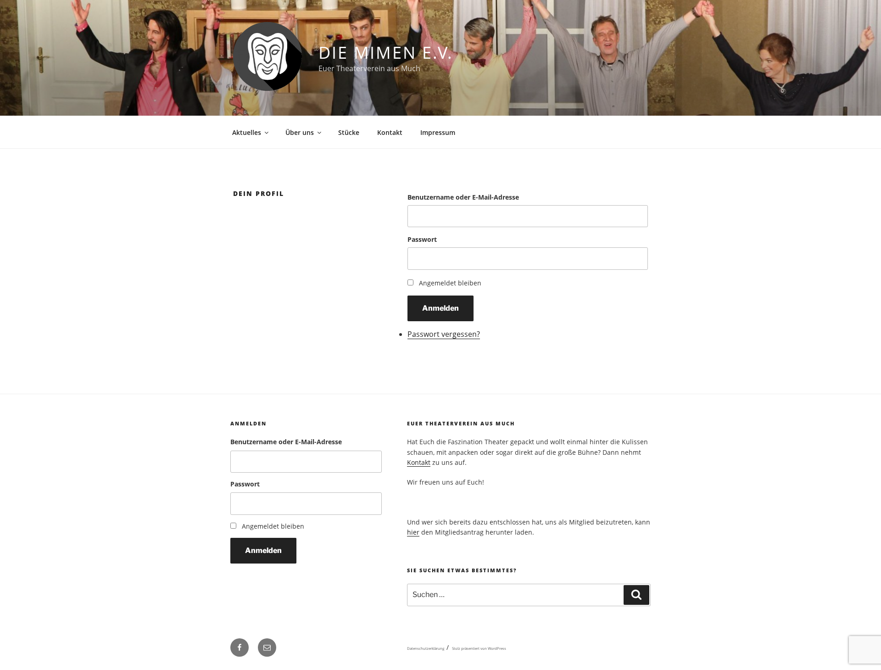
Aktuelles (246, 132)
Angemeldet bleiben (450, 283)
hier (413, 532)
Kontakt (389, 132)
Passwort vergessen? (443, 334)
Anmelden (440, 308)
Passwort (422, 239)
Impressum (437, 132)
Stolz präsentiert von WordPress (479, 648)
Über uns (299, 132)
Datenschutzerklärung (425, 648)
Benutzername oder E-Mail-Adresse (463, 197)
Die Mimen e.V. (385, 52)
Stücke (348, 132)
